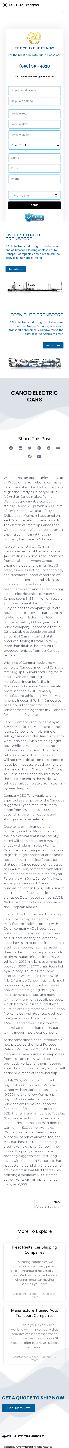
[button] (63, 14)
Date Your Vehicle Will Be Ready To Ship (33, 188)
